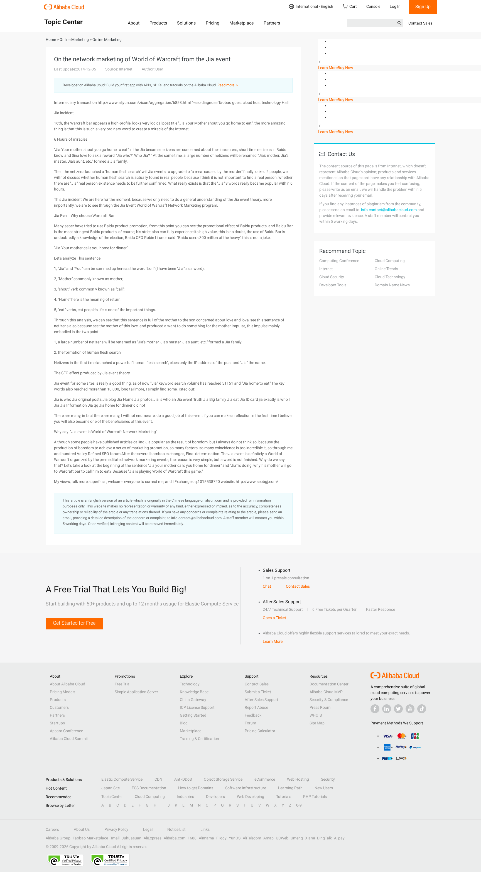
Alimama (206, 838)
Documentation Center (329, 684)
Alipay (339, 838)
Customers (59, 707)
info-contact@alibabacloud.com (389, 209)
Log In (395, 6)
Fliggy (221, 838)
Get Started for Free (74, 623)
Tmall (114, 838)
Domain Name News (392, 285)
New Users (324, 788)
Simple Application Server (136, 692)
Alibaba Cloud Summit (69, 738)
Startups (57, 723)
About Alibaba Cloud (67, 684)
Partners (272, 23)
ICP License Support (197, 707)
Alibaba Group (58, 838)
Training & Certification (199, 738)
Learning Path (290, 788)
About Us (82, 829)
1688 (192, 838)
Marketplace (241, 23)
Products (158, 23)
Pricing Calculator (260, 731)
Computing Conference (339, 260)
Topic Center (112, 796)
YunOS (234, 838)
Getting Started (193, 715)
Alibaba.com (174, 838)
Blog (184, 723)
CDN (158, 779)
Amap (268, 838)
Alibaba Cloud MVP (326, 692)
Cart (353, 6)
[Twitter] (398, 708)
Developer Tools (332, 285)
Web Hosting (298, 779)
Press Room (320, 707)
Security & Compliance (329, 699)
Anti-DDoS (183, 779)
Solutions (186, 23)
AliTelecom (252, 838)
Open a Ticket (274, 617)
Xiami (310, 838)
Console (373, 6)
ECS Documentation (149, 788)
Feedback (253, 715)
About (133, 23)
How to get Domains (195, 788)
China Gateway (193, 699)
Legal (148, 829)
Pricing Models (62, 692)
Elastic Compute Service (122, 779)
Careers (52, 829)
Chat (267, 586)
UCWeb (282, 838)
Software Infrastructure (245, 788)
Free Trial (122, 684)
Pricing (212, 23)
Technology (190, 684)
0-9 (299, 805)
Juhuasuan (131, 838)
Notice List (176, 829)
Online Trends (386, 269)
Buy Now (345, 67)
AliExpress (152, 838)
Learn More (328, 67)
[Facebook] (374, 708)
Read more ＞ (228, 85)
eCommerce (264, 779)
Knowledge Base (194, 692)
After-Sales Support (261, 699)
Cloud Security (331, 277)
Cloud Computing (390, 260)
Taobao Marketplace (90, 838)
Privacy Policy (116, 829)
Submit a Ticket (258, 692)
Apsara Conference (66, 731)
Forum (250, 723)
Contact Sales (420, 23)
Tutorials (283, 796)
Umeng (297, 838)
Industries (185, 796)
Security (328, 779)
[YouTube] (410, 708)
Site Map (317, 723)
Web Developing (250, 796)
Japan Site (110, 788)
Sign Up (423, 6)
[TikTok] (421, 708)
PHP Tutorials (315, 796)
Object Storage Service (223, 779)
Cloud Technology (390, 277)
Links (205, 829)
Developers (215, 796)
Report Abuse (256, 707)
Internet (326, 269)
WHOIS (316, 715)
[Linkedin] (386, 708)
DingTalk (324, 838)
